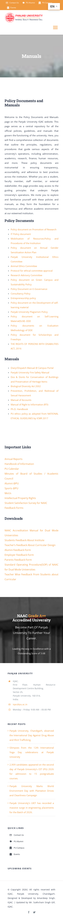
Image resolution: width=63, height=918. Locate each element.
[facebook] (29, 912)
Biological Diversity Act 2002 (26, 386)
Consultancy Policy (20, 293)
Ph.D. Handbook (19, 409)
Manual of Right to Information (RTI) (29, 404)
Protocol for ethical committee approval (32, 270)
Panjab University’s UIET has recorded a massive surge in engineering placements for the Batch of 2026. (31, 808)
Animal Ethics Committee (24, 266)
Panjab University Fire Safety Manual (30, 372)
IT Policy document (21, 234)
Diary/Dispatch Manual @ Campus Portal (32, 367)
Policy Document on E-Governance (29, 288)
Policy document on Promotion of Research (33, 229)
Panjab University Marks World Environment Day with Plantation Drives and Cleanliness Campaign (31, 791)
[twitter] (34, 912)
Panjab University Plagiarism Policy (29, 311)
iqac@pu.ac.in (20, 704)
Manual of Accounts (21, 399)
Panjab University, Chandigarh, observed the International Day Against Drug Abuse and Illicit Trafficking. (31, 735)
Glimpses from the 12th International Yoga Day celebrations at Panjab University (31, 752)
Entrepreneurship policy (23, 298)
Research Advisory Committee (26, 275)
